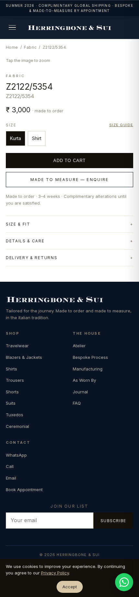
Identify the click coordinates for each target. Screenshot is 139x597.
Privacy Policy (55, 572)
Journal (80, 391)
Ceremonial (17, 426)
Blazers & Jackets (24, 357)
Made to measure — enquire (69, 179)
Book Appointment (24, 489)
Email (11, 478)
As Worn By (84, 380)
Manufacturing (87, 368)
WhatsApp (16, 455)
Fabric (30, 47)
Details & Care (25, 240)
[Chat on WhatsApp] (124, 582)
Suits (11, 403)
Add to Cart (69, 160)
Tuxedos (14, 414)
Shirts (11, 368)
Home (12, 47)
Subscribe (113, 520)
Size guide (121, 125)
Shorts (12, 391)
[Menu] (12, 27)
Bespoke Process (90, 357)
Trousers (15, 380)
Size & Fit (18, 224)
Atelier (79, 345)
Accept (69, 586)
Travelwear (17, 345)
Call (10, 466)
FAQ (77, 403)
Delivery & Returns (31, 257)
